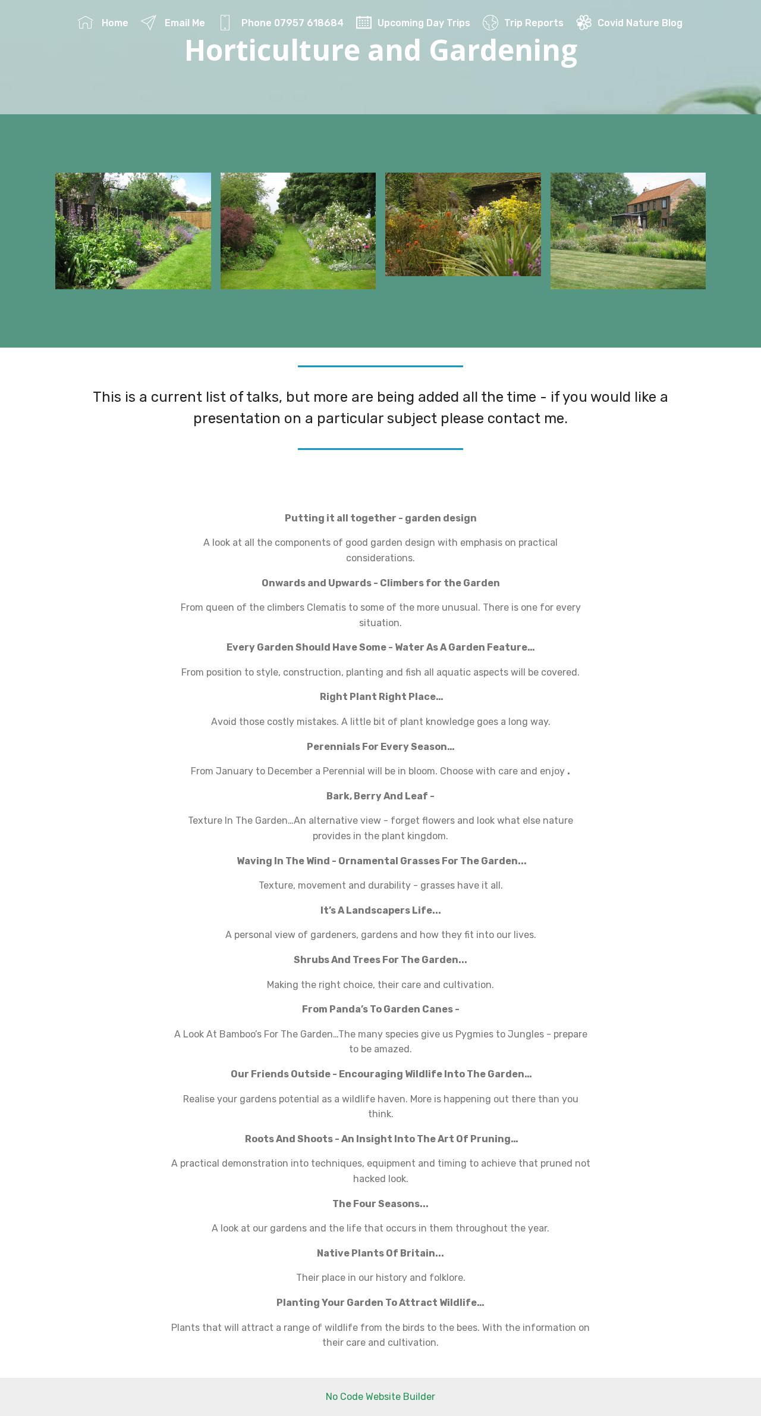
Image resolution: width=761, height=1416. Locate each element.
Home (113, 23)
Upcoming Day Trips (424, 23)
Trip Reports (534, 23)
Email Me (183, 23)
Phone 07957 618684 (291, 23)
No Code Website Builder (380, 1396)
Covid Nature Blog (640, 23)
